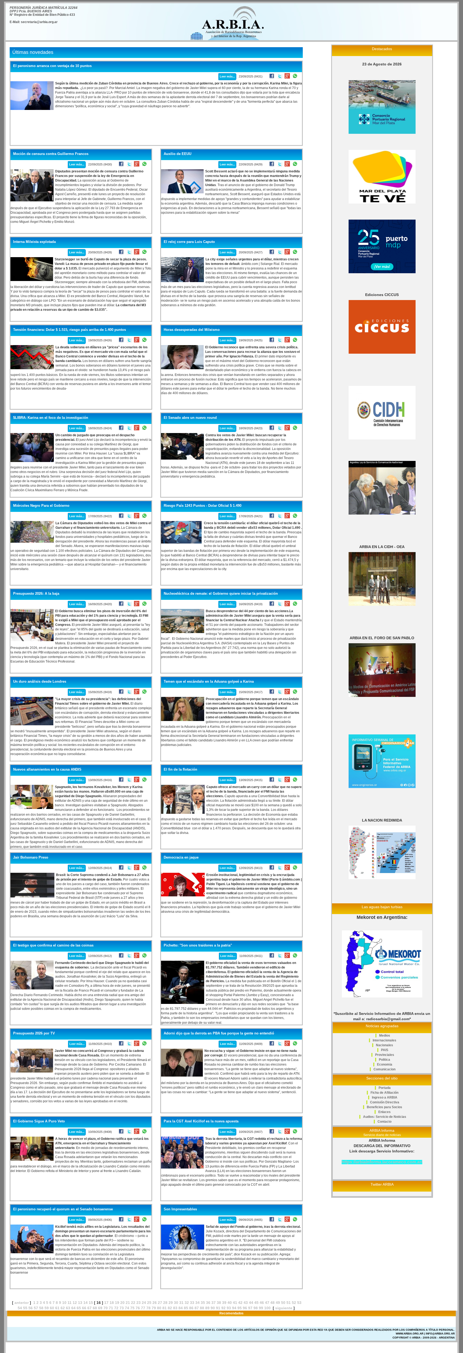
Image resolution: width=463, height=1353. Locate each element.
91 (218, 1308)
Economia (384, 1064)
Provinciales (384, 1055)
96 (245, 1308)
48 (272, 1302)
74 (127, 1308)
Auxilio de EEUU (177, 154)
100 (267, 1308)
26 (154, 1302)
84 (180, 1308)
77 (143, 1308)
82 (170, 1308)
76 (138, 1308)
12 (75, 1302)
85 (186, 1308)
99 (261, 1308)
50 (283, 1302)
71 (111, 1308)
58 (41, 1308)
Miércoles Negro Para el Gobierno (41, 506)
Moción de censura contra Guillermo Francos (50, 154)
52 (294, 1302)
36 (208, 1302)
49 (278, 1302)
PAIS (384, 1050)
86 (191, 1308)
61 (57, 1308)
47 (267, 1302)
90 (213, 1308)
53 (299, 1302)
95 (239, 1308)
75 (132, 1308)
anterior (21, 1302)
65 (79, 1308)
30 (176, 1302)
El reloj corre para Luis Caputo (189, 242)
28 (165, 1302)
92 (223, 1308)
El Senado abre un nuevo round (190, 418)
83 (175, 1308)
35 (203, 1302)
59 (46, 1308)
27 (160, 1302)
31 (181, 1302)
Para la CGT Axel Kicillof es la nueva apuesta (201, 1121)
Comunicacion (384, 1069)
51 (288, 1302)
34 (197, 1302)
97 (250, 1308)
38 (219, 1302)
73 (122, 1308)
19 (117, 1302)
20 (122, 1302)
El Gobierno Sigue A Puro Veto (39, 1121)
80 (159, 1308)
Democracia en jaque (181, 857)
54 (20, 1308)
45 (256, 1302)
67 (89, 1308)
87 (197, 1308)
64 (73, 1308)
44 (251, 1302)
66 (84, 1308)
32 (187, 1302)
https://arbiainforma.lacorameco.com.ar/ (382, 1162)
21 (128, 1302)
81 (164, 1308)
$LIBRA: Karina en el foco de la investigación (50, 418)
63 (68, 1308)
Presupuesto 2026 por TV (34, 1033)
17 (106, 1302)
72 (116, 1308)
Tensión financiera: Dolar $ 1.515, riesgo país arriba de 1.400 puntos (69, 330)
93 (229, 1308)
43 (246, 1302)
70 (105, 1308)
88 (202, 1308)
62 (63, 1308)
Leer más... (227, 76)
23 (138, 1302)
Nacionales (384, 1045)
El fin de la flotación (180, 769)
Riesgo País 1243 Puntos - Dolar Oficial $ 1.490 (202, 506)
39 (224, 1302)
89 (207, 1308)
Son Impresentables (180, 1209)
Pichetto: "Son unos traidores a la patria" (198, 945)
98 (255, 1308)
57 (36, 1308)
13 (80, 1302)
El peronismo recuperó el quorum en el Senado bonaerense (63, 1209)
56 (30, 1308)
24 (144, 1302)
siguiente (283, 1308)
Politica (384, 1060)
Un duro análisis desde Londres (39, 681)
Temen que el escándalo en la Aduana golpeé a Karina (209, 681)
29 (171, 1302)
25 (149, 1302)
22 (133, 1302)
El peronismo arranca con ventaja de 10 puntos (52, 66)
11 (70, 1302)
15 (91, 1302)
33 (192, 1302)
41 (235, 1302)
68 (95, 1308)
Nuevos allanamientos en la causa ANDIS (47, 769)
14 (85, 1302)
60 (52, 1308)
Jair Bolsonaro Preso (30, 857)
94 (234, 1308)
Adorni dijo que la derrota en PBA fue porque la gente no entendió (219, 1033)
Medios (384, 1035)
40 (229, 1302)
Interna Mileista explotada (34, 242)
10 (64, 1302)
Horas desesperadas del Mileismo (192, 330)
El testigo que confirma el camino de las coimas (53, 945)
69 (100, 1308)
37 (213, 1302)
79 (154, 1308)
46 (262, 1302)
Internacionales (384, 1040)
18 (112, 1302)
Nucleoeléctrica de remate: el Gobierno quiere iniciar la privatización (221, 594)
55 (25, 1308)
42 (240, 1302)
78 (148, 1308)
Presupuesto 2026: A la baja (36, 594)
